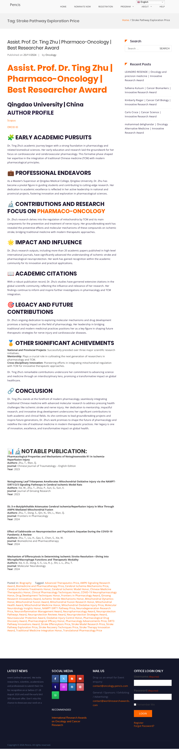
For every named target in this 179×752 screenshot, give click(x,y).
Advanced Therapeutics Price (62, 583)
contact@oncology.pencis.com (110, 685)
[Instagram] (63, 687)
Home (63, 6)
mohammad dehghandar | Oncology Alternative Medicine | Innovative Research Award (146, 128)
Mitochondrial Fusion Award (32, 602)
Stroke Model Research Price (88, 624)
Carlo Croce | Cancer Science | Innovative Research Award (143, 114)
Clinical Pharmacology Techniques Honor (56, 592)
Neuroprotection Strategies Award (87, 614)
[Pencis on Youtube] (80, 679)
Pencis (15, 4)
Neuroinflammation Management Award (38, 611)
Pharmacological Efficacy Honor (46, 621)
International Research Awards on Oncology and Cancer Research (69, 721)
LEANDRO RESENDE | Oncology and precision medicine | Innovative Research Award (146, 76)
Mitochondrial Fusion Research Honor (72, 602)
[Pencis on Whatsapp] (55, 695)
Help (162, 6)
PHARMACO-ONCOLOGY (71, 211)
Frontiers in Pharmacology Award (80, 595)
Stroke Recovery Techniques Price (58, 627)
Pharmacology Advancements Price (86, 621)
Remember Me (146, 704)
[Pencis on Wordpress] (72, 687)
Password (146, 690)
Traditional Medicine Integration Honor (39, 630)
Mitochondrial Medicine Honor (42, 605)
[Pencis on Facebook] (55, 679)
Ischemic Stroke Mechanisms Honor (63, 598)
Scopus (11, 120)
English (144, 2)
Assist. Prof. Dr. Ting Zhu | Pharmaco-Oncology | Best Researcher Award (59, 45)
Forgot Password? (144, 726)
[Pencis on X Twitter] (63, 679)
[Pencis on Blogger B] (72, 679)
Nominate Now (82, 6)
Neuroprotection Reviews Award (47, 614)
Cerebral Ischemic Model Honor (70, 589)
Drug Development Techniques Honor (38, 595)
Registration (105, 6)
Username (146, 676)
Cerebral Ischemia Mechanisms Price (86, 586)
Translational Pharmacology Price (82, 630)
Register (139, 722)
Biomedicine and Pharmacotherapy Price (40, 586)
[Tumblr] (55, 687)
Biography (25, 583)
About (145, 6)
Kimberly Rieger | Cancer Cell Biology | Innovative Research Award (148, 102)
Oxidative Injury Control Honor (64, 617)
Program (126, 6)
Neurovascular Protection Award (26, 617)
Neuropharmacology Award (79, 611)
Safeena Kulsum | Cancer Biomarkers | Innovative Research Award (148, 90)
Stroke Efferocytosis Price (55, 624)
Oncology (50, 54)
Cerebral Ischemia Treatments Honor (29, 589)
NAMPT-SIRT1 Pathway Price (58, 608)
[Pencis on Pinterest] (80, 687)
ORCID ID (12, 127)
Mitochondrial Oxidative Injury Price (83, 605)
